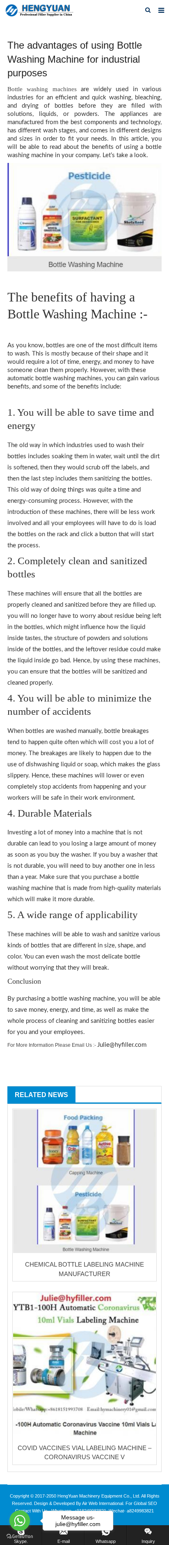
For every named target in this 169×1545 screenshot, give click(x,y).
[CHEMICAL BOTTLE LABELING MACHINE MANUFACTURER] (84, 1181)
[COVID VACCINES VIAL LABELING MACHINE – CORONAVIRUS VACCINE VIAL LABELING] (84, 1364)
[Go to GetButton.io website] (20, 1536)
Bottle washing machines (42, 89)
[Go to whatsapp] (19, 1520)
